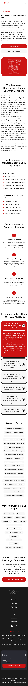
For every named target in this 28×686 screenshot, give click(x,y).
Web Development (9, 514)
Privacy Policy (7, 682)
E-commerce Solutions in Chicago (14, 454)
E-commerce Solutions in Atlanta (14, 462)
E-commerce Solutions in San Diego (14, 484)
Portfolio (14, 607)
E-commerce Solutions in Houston (14, 432)
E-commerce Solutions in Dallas (14, 428)
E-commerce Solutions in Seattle (14, 473)
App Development (20, 517)
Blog (14, 611)
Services (14, 603)
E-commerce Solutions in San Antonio (14, 439)
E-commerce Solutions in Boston (14, 477)
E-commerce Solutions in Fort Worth (14, 443)
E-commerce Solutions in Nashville (14, 495)
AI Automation (14, 536)
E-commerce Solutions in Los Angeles (14, 451)
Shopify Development (20, 521)
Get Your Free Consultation (14, 579)
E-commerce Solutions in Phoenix (14, 465)
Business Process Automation (14, 547)
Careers (14, 618)
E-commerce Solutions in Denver (14, 469)
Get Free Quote (14, 46)
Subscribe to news (14, 666)
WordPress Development (14, 525)
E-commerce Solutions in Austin (14, 436)
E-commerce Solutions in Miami (14, 458)
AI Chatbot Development (14, 540)
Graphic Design (6, 521)
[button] (25, 3)
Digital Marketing (7, 517)
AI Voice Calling (14, 543)
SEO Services (20, 514)
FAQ (14, 614)
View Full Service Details (14, 51)
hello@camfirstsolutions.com (16, 635)
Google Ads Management (14, 528)
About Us (14, 600)
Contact (14, 621)
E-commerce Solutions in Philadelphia (14, 488)
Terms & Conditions (19, 682)
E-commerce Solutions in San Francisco (14, 480)
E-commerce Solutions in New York (14, 447)
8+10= (4, 660)
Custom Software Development (14, 532)
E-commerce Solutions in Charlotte (14, 492)
